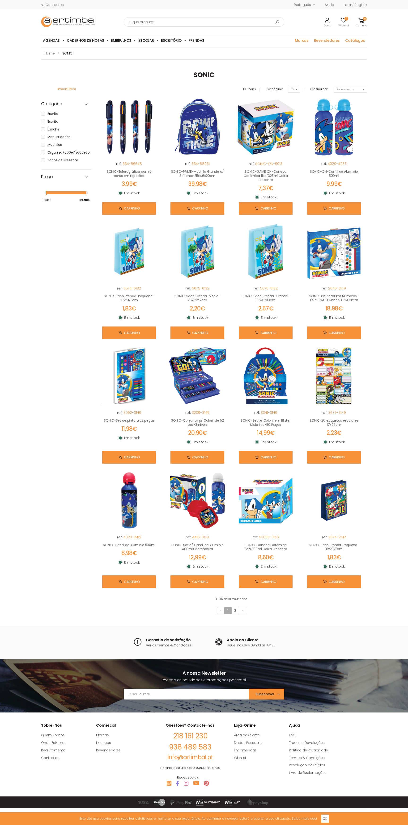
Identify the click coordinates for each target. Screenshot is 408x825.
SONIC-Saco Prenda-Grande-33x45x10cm (266, 298)
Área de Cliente (247, 735)
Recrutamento (53, 750)
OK (325, 818)
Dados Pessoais (247, 742)
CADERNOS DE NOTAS (85, 40)
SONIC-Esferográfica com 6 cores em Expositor (129, 173)
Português (302, 4)
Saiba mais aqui (304, 818)
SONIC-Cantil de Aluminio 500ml (129, 545)
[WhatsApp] (169, 783)
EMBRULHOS (121, 40)
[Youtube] (196, 783)
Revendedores (327, 40)
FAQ (292, 735)
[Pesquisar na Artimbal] (277, 22)
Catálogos (355, 40)
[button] (361, 22)
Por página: (275, 89)
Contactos (55, 4)
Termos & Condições (174, 645)
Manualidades (58, 136)
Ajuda (329, 4)
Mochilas (54, 144)
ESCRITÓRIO (171, 40)
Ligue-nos (235, 645)
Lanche (53, 129)
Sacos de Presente (62, 160)
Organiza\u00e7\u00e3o (68, 152)
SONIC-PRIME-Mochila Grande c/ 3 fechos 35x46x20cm (197, 173)
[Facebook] (177, 783)
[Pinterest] (206, 783)
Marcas (302, 40)
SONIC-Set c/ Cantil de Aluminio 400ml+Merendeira (197, 547)
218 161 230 (190, 736)
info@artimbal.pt (190, 757)
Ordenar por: (319, 89)
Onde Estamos (53, 742)
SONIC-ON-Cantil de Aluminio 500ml (334, 173)
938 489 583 (190, 747)
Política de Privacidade (308, 750)
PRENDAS (196, 40)
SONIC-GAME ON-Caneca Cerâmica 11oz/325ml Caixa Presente (266, 175)
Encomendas (245, 750)
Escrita (52, 113)
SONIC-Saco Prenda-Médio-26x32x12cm (197, 298)
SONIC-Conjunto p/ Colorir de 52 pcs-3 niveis (197, 422)
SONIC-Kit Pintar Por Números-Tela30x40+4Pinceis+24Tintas (334, 298)
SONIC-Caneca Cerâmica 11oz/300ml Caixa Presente (265, 547)
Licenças (103, 742)
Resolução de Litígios (307, 765)
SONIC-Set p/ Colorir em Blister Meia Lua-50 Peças (266, 422)
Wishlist (240, 757)
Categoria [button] (51, 103)
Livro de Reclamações (308, 772)
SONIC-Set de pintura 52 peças (129, 420)
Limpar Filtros (66, 89)
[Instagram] (186, 783)
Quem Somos (53, 735)
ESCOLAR (146, 40)
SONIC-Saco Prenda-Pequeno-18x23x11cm (129, 298)
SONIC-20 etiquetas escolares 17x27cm (334, 422)
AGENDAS (51, 40)
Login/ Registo (355, 4)
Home (50, 53)
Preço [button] (47, 176)
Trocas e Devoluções (307, 742)
